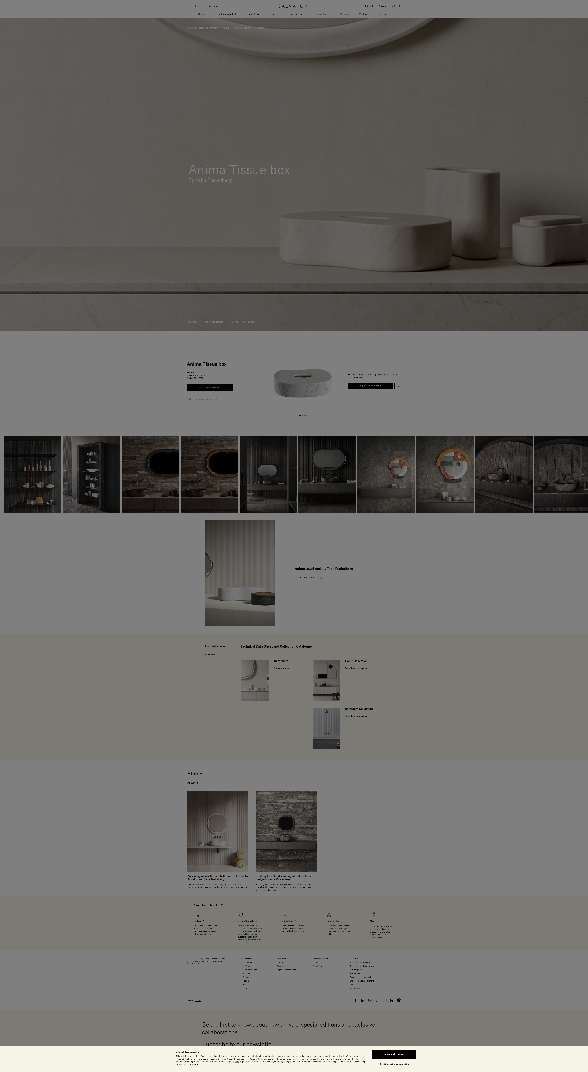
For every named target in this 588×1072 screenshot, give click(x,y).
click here (193, 1064)
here (237, 1061)
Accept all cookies (394, 1054)
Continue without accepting (394, 1064)
